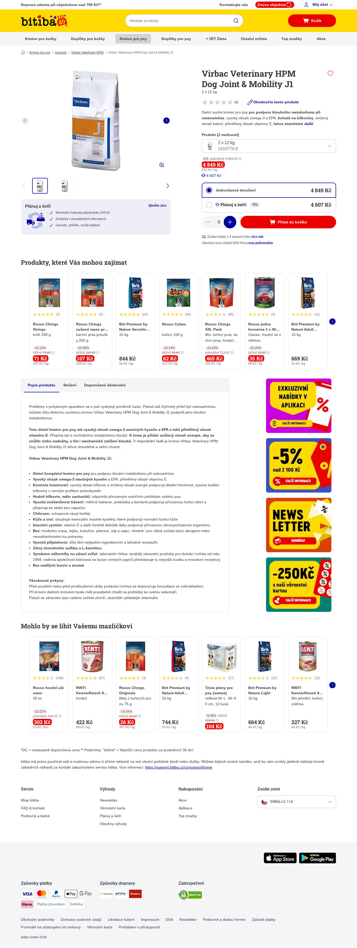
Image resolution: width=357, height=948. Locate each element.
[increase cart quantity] (230, 222)
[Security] (190, 896)
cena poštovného (260, 243)
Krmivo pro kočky (40, 39)
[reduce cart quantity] (208, 222)
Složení (69, 385)
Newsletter (108, 800)
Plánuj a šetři (110, 816)
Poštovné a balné (35, 816)
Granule (61, 52)
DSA (169, 919)
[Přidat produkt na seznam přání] (330, 73)
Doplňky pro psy (176, 39)
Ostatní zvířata (254, 39)
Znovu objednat (271, 5)
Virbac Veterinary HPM (87, 52)
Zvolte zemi (268, 789)
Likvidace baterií (121, 919)
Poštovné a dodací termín (224, 919)
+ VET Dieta (216, 39)
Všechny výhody (113, 824)
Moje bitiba (30, 800)
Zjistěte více (157, 205)
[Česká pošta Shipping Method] (106, 895)
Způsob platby (263, 919)
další (308, 124)
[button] (319, 5)
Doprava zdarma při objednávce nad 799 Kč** (61, 5)
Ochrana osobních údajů (81, 919)
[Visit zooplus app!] (280, 862)
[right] (166, 120)
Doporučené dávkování (105, 385)
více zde (257, 237)
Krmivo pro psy (133, 39)
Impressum (150, 919)
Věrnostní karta (112, 808)
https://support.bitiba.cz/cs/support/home (178, 767)
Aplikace (185, 808)
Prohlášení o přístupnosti (139, 927)
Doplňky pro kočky (88, 39)
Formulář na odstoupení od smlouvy (51, 927)
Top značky (291, 39)
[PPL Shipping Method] (120, 895)
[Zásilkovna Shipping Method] (135, 895)
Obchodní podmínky (37, 919)
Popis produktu (41, 385)
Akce (321, 39)
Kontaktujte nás (234, 5)
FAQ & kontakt (33, 808)
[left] (25, 120)
